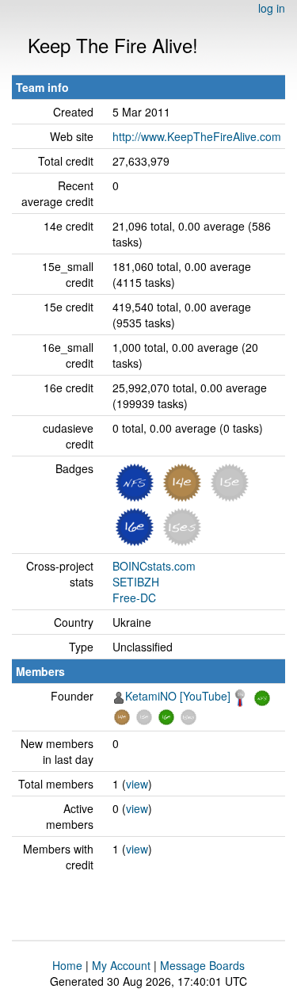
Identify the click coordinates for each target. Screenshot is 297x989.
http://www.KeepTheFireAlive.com (196, 136)
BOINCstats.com (154, 566)
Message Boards (202, 965)
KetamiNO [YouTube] (177, 696)
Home (67, 965)
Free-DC (134, 597)
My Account (121, 965)
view (137, 784)
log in (271, 8)
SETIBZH (135, 582)
